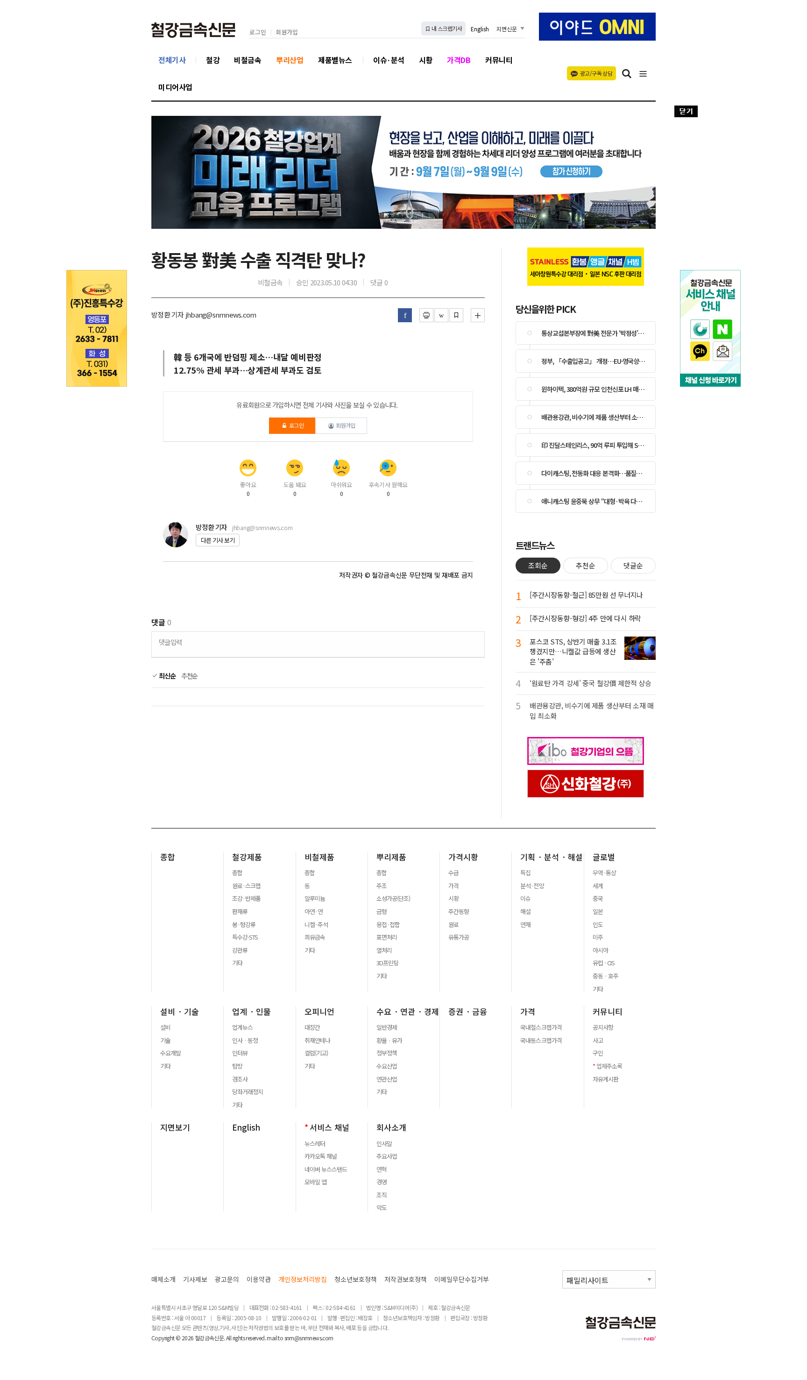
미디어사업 (175, 86)
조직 (381, 1195)
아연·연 (313, 911)
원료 (453, 924)
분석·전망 (532, 886)
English (480, 29)
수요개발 (170, 1053)
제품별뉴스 (335, 59)
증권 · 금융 (467, 1011)
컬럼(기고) (316, 1053)
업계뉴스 (242, 1027)
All (228, 1338)
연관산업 (386, 1079)
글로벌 (604, 857)
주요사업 (386, 1156)
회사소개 (391, 1127)
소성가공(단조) (393, 898)
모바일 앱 (315, 1182)
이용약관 (259, 1279)
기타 (237, 963)
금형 (381, 911)
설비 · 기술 (179, 1011)
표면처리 (386, 937)
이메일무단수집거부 (461, 1279)
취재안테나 (317, 1040)
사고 (598, 1040)
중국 (598, 898)
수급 (453, 873)
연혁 (381, 1169)
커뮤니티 (498, 59)
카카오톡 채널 (320, 1156)
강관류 (240, 950)
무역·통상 (604, 873)
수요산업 (386, 1066)
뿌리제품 (391, 857)
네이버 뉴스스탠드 (325, 1169)
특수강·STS (245, 937)
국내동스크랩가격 (540, 1040)
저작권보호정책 (405, 1279)
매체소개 (163, 1279)
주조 (381, 886)
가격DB (458, 59)
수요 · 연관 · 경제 (407, 1011)
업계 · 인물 (251, 1011)
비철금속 (247, 59)
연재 (525, 924)
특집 (525, 873)
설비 (165, 1027)
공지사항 (603, 1027)
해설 (525, 911)
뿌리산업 (289, 59)
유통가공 (458, 937)
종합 (167, 857)
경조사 (240, 1079)
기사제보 (195, 1279)
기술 (165, 1040)
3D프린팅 (387, 963)
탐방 (237, 1066)
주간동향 (458, 911)
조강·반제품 (246, 898)
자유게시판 (605, 1079)
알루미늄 (314, 898)
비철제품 (319, 857)
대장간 (312, 1027)
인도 (598, 924)
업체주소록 (609, 1066)
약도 (381, 1207)
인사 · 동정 (245, 1040)
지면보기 (175, 1127)
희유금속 (314, 937)
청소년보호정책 (355, 1279)
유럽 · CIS (604, 963)
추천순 (189, 675)
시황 (425, 59)
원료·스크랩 (246, 886)
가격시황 (463, 857)
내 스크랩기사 (446, 28)
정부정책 (386, 1053)
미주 (598, 937)
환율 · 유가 (389, 1040)
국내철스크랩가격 (540, 1027)
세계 (598, 886)
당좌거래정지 (247, 1092)
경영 (381, 1182)
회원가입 (287, 32)
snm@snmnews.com (308, 1338)
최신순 (166, 675)
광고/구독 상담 (596, 73)
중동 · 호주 (605, 976)
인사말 (384, 1143)
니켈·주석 (316, 924)
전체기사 (171, 59)
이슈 (525, 898)
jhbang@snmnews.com (262, 527)
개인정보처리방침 (302, 1279)
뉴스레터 (314, 1143)
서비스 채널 (329, 1127)
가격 (453, 886)
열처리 (384, 950)
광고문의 (227, 1279)
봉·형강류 (243, 924)
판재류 (240, 911)
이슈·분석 (388, 59)
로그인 (257, 32)
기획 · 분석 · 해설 (551, 857)
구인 (598, 1053)
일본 (598, 911)
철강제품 (247, 857)
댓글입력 (170, 642)
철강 (212, 59)
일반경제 (386, 1027)
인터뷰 (240, 1053)
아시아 (600, 950)
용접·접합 (388, 924)
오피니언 (319, 1011)
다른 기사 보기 (217, 540)
